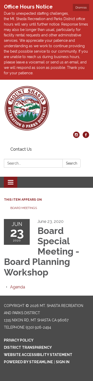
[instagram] (76, 136)
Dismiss (81, 7)
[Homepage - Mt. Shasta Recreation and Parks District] (46, 108)
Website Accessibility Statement (38, 355)
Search (71, 163)
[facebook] (86, 136)
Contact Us (21, 149)
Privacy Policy (19, 340)
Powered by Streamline (28, 362)
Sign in (62, 362)
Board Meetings (23, 208)
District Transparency (28, 347)
